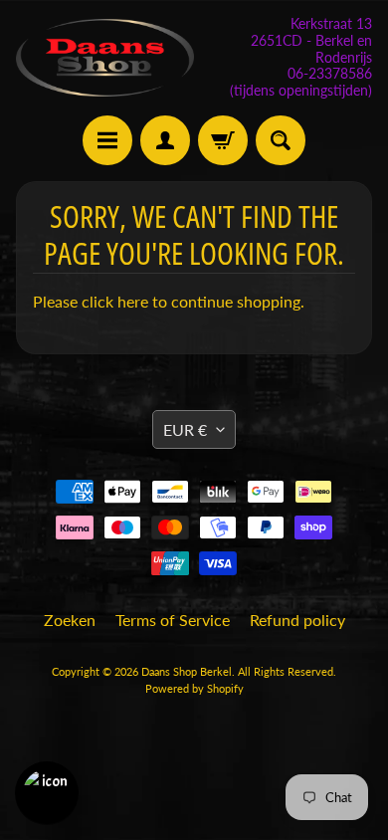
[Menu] (107, 140)
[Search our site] (280, 140)
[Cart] (223, 140)
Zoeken (70, 619)
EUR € (185, 429)
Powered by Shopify (194, 688)
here (132, 301)
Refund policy (297, 619)
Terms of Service (172, 619)
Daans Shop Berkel (186, 671)
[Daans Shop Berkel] (105, 58)
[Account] (165, 140)
